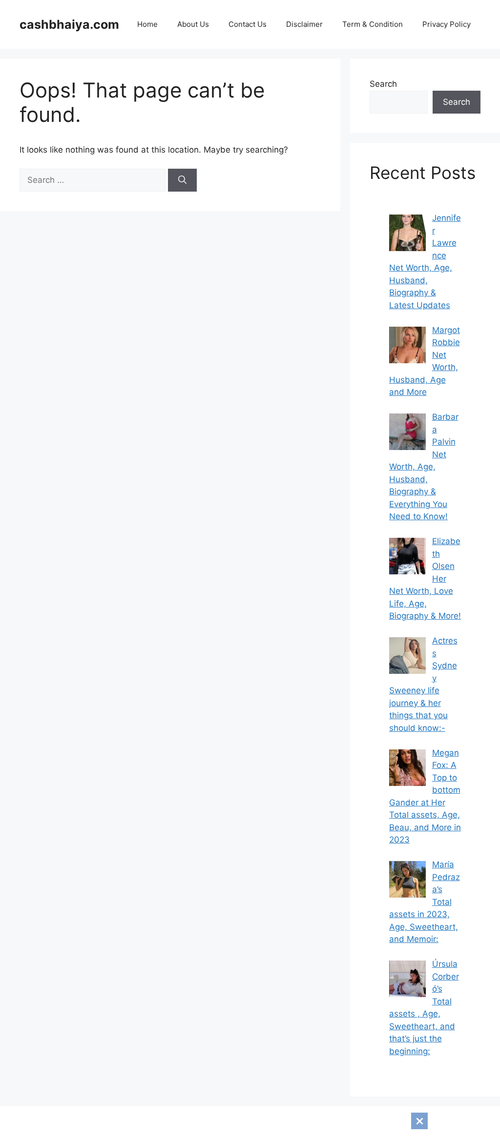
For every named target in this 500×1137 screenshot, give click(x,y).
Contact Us (248, 24)
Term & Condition (372, 24)
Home (147, 24)
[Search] (182, 180)
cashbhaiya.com (69, 24)
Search (383, 84)
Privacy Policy (446, 24)
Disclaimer (304, 24)
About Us (193, 24)
